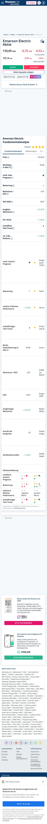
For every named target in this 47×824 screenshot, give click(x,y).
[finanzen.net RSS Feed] (41, 743)
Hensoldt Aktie (18, 708)
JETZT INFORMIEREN (23, 623)
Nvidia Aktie (34, 686)
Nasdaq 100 (29, 674)
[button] (31, 3)
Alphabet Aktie (28, 717)
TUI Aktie (22, 693)
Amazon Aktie (23, 686)
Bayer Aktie (30, 689)
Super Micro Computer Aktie (12, 712)
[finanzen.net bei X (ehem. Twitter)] (21, 743)
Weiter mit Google (23, 804)
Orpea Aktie (35, 677)
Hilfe (18, 752)
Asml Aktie (37, 731)
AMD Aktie (17, 717)
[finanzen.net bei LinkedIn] (26, 743)
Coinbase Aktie (34, 715)
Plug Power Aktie (8, 701)
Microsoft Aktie (35, 698)
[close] (42, 781)
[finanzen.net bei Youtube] (16, 743)
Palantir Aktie (6, 717)
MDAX (4, 674)
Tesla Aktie (20, 689)
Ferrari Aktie (6, 708)
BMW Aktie (16, 720)
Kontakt (4, 752)
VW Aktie (30, 696)
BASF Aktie (5, 691)
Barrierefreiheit (36, 769)
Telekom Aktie (7, 710)
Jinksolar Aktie (33, 701)
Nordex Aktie (29, 729)
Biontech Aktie (21, 701)
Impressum (35, 752)
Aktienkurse (17, 672)
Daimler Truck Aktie (28, 703)
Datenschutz (35, 754)
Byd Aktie (38, 696)
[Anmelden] (43, 3)
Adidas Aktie (18, 729)
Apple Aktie (6, 703)
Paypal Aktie (29, 708)
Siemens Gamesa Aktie (20, 677)
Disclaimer (34, 757)
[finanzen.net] (12, 2)
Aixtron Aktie (6, 734)
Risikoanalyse (31, 151)
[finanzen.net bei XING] (31, 743)
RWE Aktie (28, 712)
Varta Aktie (16, 724)
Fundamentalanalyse (13, 151)
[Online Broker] (13, 4)
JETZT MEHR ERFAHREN (23, 657)
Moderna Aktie (30, 710)
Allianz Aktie (32, 693)
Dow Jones (19, 674)
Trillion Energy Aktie (9, 686)
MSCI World (6, 677)
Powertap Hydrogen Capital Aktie (14, 681)
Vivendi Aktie (18, 710)
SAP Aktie (15, 703)
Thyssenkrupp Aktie (29, 720)
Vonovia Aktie (36, 724)
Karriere (5, 754)
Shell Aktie (37, 734)
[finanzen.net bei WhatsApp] (36, 743)
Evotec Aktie (27, 731)
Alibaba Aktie (6, 731)
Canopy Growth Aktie (9, 727)
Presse (4, 757)
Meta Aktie (6, 722)
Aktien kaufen (7, 736)
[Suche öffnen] (39, 3)
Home (5, 35)
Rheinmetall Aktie (8, 689)
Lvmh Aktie (17, 734)
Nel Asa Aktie (23, 698)
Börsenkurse (6, 672)
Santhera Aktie (28, 684)
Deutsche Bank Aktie (9, 698)
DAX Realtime (33, 672)
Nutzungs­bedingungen (36, 760)
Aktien (12, 35)
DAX (24, 672)
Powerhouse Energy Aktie (20, 679)
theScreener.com (19, 508)
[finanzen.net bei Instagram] (6, 743)
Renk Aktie (5, 705)
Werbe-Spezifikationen (21, 758)
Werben (19, 754)
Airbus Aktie (6, 720)
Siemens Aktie (7, 696)
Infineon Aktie (22, 715)
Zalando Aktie (24, 727)
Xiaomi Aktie (6, 724)
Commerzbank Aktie (30, 691)
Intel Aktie (39, 729)
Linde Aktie (17, 731)
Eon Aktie (25, 724)
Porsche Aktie (16, 722)
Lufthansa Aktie (19, 696)
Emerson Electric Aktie (26, 35)
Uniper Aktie (27, 734)
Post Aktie (5, 679)
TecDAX (10, 674)
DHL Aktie (39, 689)
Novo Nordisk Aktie (9, 715)
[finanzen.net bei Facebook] (11, 743)
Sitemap (5, 760)
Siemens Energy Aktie (9, 693)
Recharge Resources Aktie (11, 684)
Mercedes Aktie (17, 705)
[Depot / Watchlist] (42, 41)
